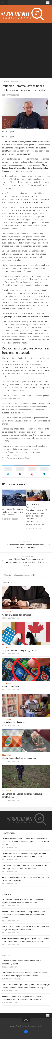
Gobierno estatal (10, 82)
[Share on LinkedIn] (44, 471)
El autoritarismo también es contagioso (19, 758)
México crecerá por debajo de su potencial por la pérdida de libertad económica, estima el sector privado (23, 914)
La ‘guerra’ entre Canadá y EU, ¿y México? (20, 650)
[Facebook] (26, 1032)
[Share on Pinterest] (32, 471)
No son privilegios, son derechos (16, 615)
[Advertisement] (26, 50)
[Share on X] (8, 471)
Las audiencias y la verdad (13, 722)
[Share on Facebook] (20, 471)
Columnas (6, 612)
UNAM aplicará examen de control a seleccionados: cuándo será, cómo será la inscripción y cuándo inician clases (25, 841)
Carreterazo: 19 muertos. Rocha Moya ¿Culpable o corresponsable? (12, 512)
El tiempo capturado (10, 686)
